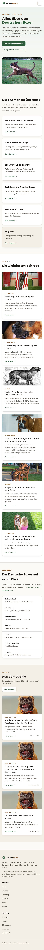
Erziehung (5, 899)
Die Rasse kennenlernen (13, 44)
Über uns (5, 917)
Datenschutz (6, 933)
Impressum (5, 929)
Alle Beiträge (9, 689)
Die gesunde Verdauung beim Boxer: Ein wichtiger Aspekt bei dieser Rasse (19, 769)
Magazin (4, 906)
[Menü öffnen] (39, 3)
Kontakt (4, 921)
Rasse (4, 887)
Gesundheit (6, 891)
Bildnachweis (6, 925)
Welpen (4, 902)
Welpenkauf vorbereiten (14, 50)
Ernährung (5, 895)
